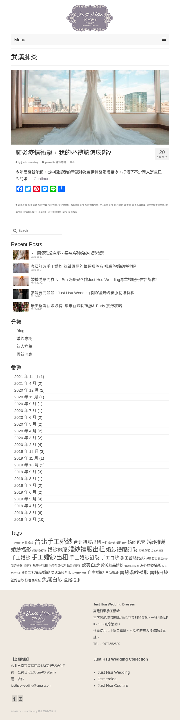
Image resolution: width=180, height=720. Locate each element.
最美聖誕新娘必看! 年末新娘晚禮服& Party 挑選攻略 (76, 306)
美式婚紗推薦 (79, 573)
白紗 (164, 565)
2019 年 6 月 (25, 492)
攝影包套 (151, 558)
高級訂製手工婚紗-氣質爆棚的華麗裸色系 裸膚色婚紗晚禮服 (83, 266)
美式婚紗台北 (61, 573)
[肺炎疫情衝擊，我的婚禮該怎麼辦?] (90, 107)
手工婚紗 (20, 558)
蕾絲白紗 (159, 572)
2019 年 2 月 (25, 519)
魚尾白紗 (52, 579)
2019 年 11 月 (26, 458)
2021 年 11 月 (26, 376)
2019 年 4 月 (25, 506)
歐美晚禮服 (73, 565)
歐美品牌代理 (138, 205)
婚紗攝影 (21, 550)
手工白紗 (110, 557)
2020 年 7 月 (25, 410)
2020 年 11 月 (26, 397)
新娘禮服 (16, 565)
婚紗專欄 (61, 162)
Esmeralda (107, 679)
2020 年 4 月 (25, 431)
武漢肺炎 (42, 212)
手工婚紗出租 (106, 205)
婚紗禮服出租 (77, 205)
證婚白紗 (17, 580)
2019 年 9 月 (25, 472)
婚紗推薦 (52, 205)
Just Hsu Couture (113, 685)
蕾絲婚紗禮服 (134, 572)
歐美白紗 (90, 565)
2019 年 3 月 (25, 512)
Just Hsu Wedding (114, 672)
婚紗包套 (42, 205)
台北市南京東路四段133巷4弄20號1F (38, 666)
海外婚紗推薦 (131, 565)
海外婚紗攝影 (54, 212)
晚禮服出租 (40, 565)
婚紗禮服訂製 (91, 205)
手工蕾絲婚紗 (132, 558)
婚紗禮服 (57, 550)
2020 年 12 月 (26, 390)
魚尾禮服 (72, 580)
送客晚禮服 (33, 580)
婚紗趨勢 (144, 550)
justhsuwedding (29, 162)
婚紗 (124, 543)
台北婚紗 (27, 542)
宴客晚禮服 (157, 550)
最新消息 (24, 354)
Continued (43, 179)
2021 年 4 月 (25, 383)
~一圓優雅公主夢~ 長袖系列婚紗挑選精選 (67, 253)
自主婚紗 (96, 572)
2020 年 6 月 (25, 417)
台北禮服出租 (87, 542)
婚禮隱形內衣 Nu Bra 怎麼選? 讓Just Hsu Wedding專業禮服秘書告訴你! (94, 280)
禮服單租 (27, 573)
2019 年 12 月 (26, 451)
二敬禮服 (16, 543)
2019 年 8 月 (25, 478)
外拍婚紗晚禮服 (111, 542)
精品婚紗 (42, 572)
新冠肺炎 (118, 205)
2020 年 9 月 (25, 404)
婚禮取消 (22, 205)
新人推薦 (24, 346)
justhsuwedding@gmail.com (31, 685)
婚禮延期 (32, 205)
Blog (20, 331)
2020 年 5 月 (25, 424)
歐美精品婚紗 (30, 212)
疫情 (65, 212)
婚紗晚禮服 (63, 205)
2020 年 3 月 (25, 438)
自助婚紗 (72, 212)
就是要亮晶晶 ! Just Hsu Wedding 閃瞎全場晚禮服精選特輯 (82, 293)
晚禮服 (127, 205)
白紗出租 (16, 573)
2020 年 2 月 (25, 444)
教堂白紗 (163, 558)
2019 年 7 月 (25, 485)
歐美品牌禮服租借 (155, 205)
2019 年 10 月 (26, 465)
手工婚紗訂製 (84, 558)
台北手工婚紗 (53, 541)
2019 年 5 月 (25, 499)
